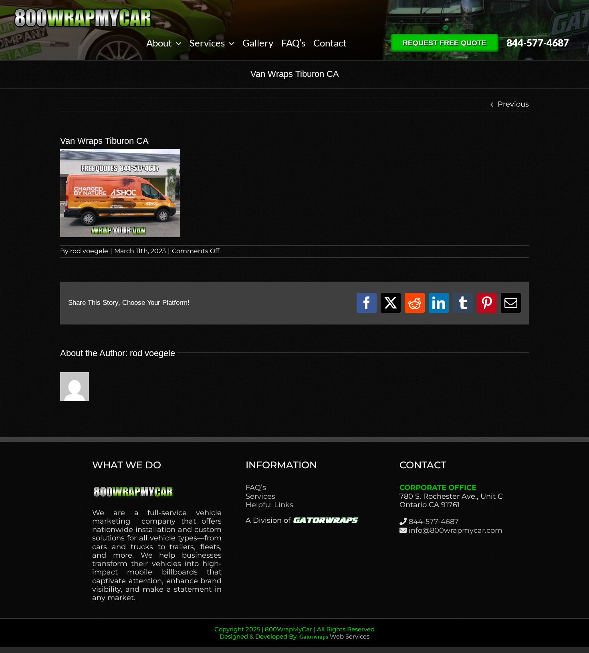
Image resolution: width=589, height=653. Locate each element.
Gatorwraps (313, 636)
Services (260, 496)
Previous (513, 104)
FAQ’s (256, 488)
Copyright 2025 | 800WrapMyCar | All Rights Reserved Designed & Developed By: (294, 632)
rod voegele (89, 251)
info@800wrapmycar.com (455, 530)
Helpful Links (269, 505)
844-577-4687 (434, 521)
